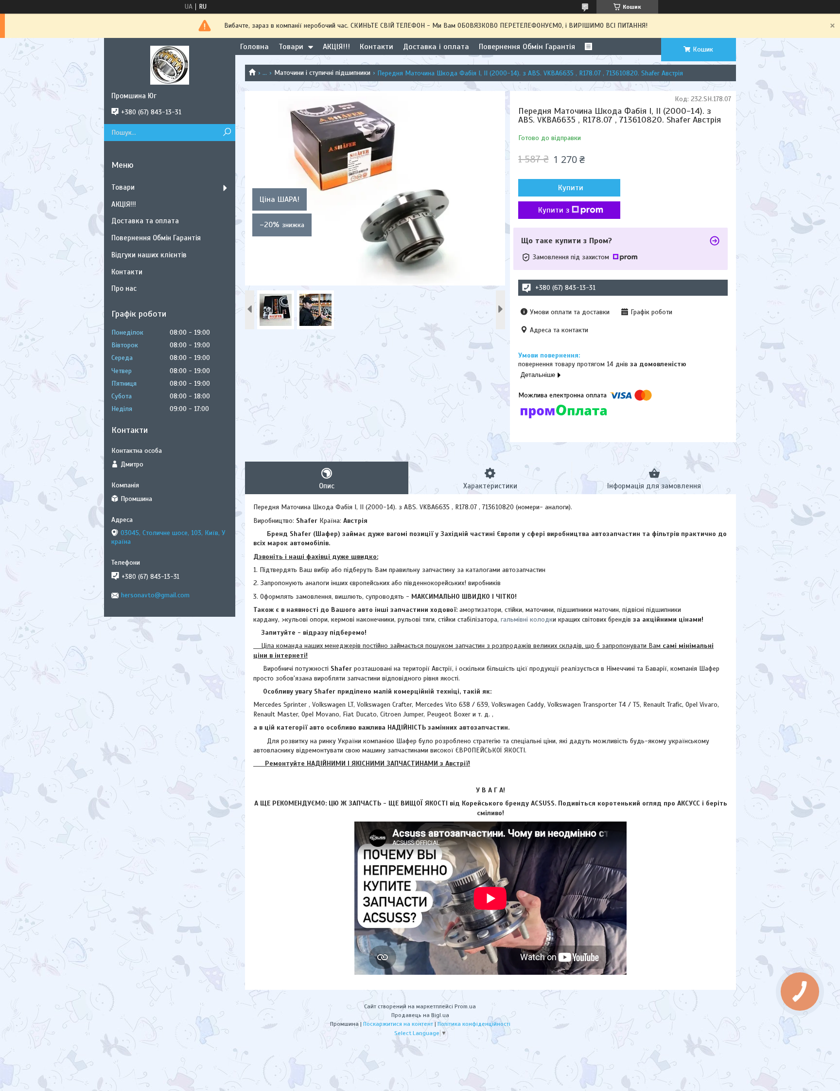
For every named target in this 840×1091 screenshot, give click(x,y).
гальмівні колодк (526, 619)
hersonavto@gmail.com (155, 595)
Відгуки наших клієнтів (149, 254)
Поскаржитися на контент (398, 1023)
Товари (291, 47)
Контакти (376, 47)
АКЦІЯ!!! (336, 47)
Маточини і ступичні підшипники (322, 73)
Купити (570, 188)
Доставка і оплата (436, 47)
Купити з (553, 210)
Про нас (124, 288)
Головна (254, 47)
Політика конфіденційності (474, 1023)
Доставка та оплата (145, 220)
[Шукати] (226, 132)
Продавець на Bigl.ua (420, 1015)
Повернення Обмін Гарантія (527, 47)
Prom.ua (465, 1006)
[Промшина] (169, 64)
